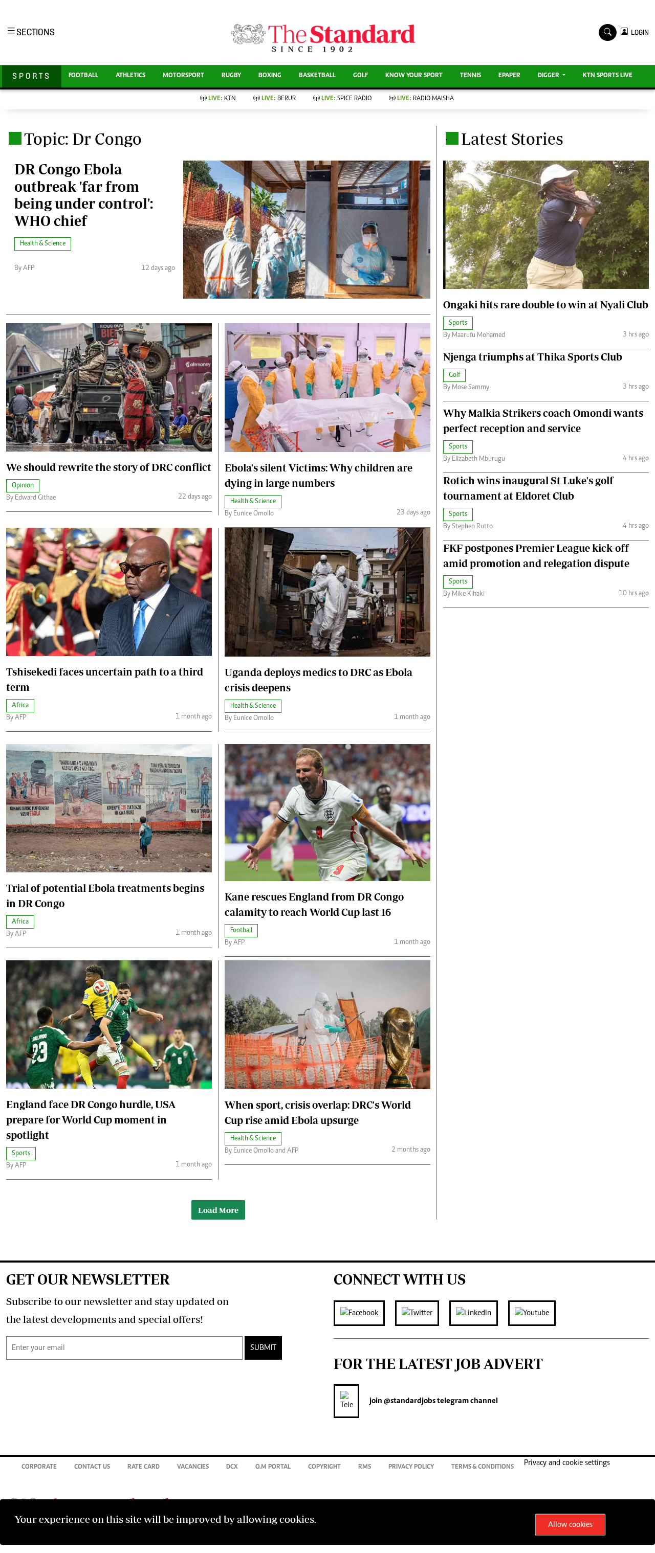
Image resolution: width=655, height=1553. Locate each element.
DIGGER (549, 76)
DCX (232, 1467)
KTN (222, 99)
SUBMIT (263, 1348)
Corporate (39, 1467)
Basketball (317, 76)
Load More (218, 1209)
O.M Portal (273, 1467)
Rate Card (143, 1467)
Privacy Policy (411, 1467)
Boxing (269, 76)
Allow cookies (570, 1525)
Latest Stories (512, 138)
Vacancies (193, 1467)
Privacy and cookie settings (567, 1463)
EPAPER (509, 76)
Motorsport (183, 76)
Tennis (470, 76)
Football (83, 76)
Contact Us (92, 1467)
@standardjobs (408, 1401)
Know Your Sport (414, 76)
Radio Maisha (425, 99)
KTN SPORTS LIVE (607, 76)
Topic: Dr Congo (83, 138)
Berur (278, 99)
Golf (360, 76)
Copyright (324, 1467)
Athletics (130, 76)
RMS (364, 1467)
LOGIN (638, 32)
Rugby (231, 76)
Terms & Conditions (482, 1467)
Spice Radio (346, 99)
